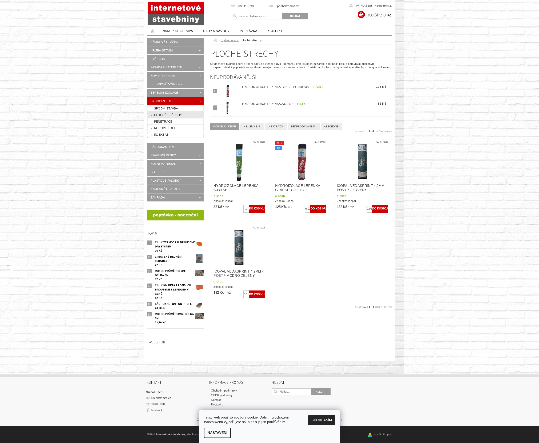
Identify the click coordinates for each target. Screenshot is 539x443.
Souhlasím (321, 420)
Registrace (383, 5)
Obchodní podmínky (224, 390)
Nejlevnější (252, 126)
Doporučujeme (224, 126)
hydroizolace (163, 101)
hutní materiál (163, 163)
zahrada (158, 197)
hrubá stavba (162, 50)
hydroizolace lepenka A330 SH (275, 103)
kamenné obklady (165, 189)
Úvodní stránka (152, 31)
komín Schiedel (163, 75)
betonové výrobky (167, 84)
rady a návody (216, 31)
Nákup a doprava (178, 31)
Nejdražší (276, 126)
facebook (157, 410)
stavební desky (163, 155)
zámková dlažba (164, 42)
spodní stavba (166, 108)
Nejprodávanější (303, 126)
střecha (158, 59)
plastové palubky (166, 180)
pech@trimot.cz (161, 398)
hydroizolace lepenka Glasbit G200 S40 (283, 87)
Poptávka (248, 31)
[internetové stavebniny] (176, 13)
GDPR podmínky (221, 395)
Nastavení (217, 433)
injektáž (161, 134)
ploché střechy (168, 115)
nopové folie (165, 128)
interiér (158, 172)
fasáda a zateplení (166, 67)
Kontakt (275, 31)
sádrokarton (162, 147)
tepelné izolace (164, 92)
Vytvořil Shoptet (382, 434)
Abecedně (331, 126)
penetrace (163, 121)
